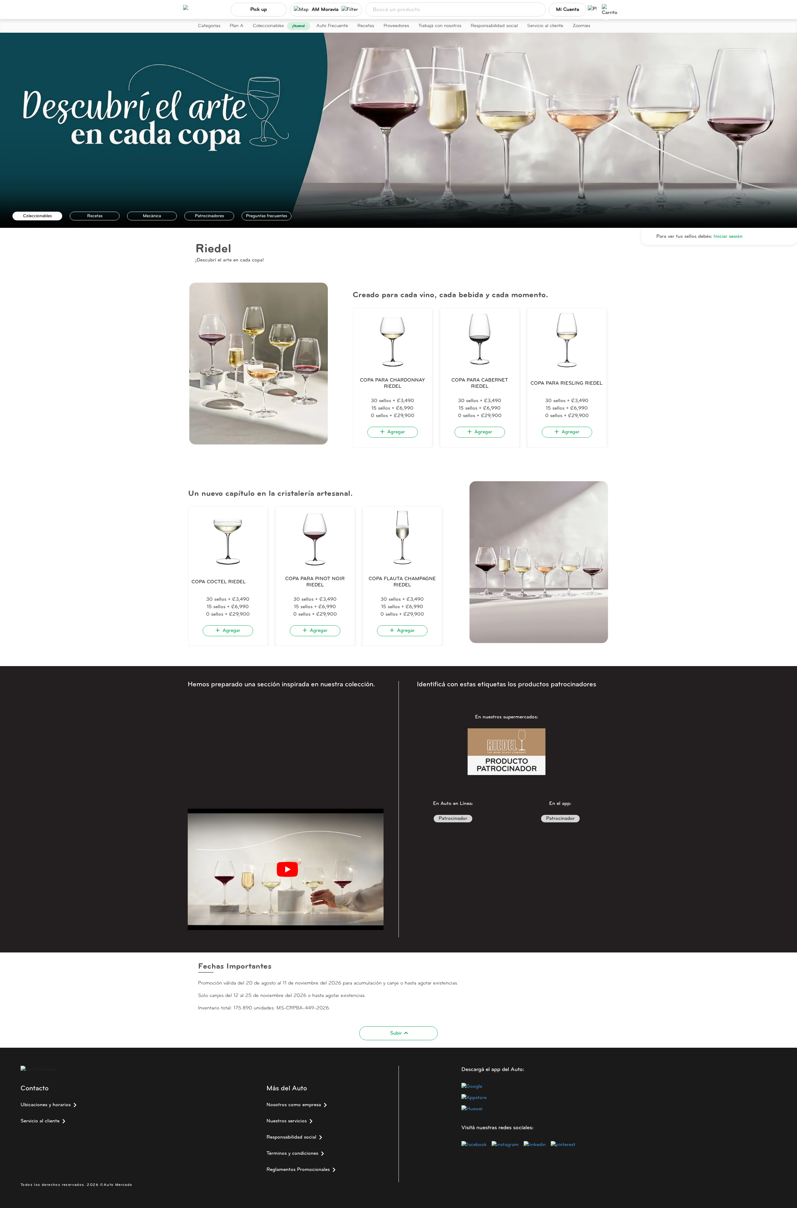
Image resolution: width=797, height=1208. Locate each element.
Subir (396, 1033)
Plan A (236, 26)
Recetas (365, 26)
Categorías (209, 26)
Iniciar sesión (728, 236)
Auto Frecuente (332, 26)
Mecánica (152, 216)
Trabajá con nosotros (439, 26)
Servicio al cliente (545, 26)
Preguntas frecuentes (266, 216)
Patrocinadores (209, 216)
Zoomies (581, 26)
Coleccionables (268, 26)
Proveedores (396, 26)
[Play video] (287, 869)
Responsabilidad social (494, 26)
